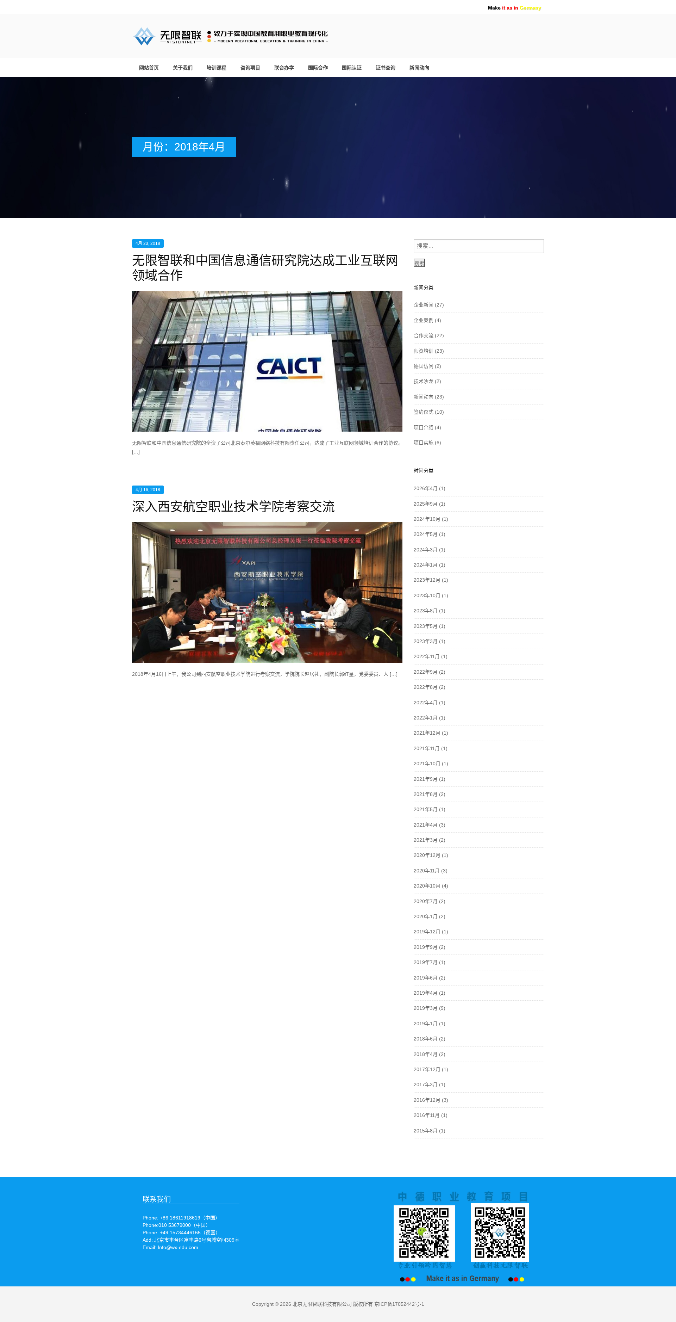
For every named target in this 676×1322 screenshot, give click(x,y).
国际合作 (318, 67)
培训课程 (216, 67)
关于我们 (183, 67)
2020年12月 (427, 855)
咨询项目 (250, 67)
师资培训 (423, 351)
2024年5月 (426, 534)
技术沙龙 (423, 381)
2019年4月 (426, 993)
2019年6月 (426, 978)
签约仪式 (423, 412)
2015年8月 (426, 1130)
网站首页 (149, 67)
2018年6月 (426, 1039)
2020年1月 (426, 916)
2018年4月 (426, 1054)
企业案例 (423, 320)
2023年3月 (426, 641)
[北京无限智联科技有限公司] (255, 35)
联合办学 (284, 67)
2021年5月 (426, 809)
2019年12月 (427, 931)
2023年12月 (427, 580)
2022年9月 (426, 672)
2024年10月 (427, 519)
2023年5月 (426, 626)
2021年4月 (426, 825)
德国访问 (423, 366)
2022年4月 (426, 702)
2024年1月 (426, 565)
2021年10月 (427, 763)
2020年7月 (426, 901)
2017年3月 (426, 1084)
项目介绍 (423, 427)
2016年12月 (427, 1100)
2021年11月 (427, 748)
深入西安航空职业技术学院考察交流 (233, 507)
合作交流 (423, 335)
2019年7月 (426, 962)
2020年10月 (427, 886)
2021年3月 (426, 840)
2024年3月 (426, 549)
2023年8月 (426, 610)
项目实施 (423, 442)
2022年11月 (427, 656)
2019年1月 (426, 1023)
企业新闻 (423, 305)
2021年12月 (427, 733)
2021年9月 (426, 779)
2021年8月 (426, 794)
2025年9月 (426, 504)
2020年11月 (427, 870)
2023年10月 (427, 595)
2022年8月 (426, 687)
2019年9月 (426, 947)
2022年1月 (426, 718)
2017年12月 (427, 1069)
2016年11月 (427, 1115)
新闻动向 (419, 67)
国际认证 (352, 67)
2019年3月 (426, 1008)
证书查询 (385, 67)
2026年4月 (426, 488)
